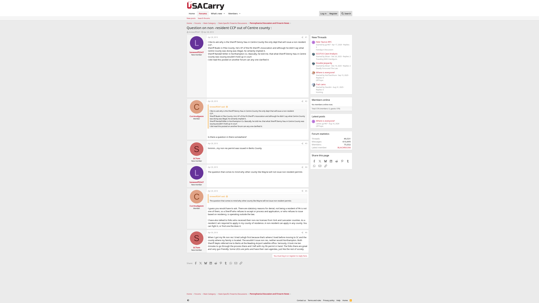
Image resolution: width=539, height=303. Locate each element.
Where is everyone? (325, 72)
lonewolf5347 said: (217, 106)
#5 (306, 191)
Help (338, 300)
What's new (216, 13)
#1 (306, 37)
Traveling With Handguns (326, 59)
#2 (306, 101)
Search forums (204, 18)
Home (192, 13)
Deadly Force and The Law (327, 68)
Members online (321, 99)
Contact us (301, 300)
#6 (306, 232)
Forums (203, 13)
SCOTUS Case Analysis (326, 53)
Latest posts (318, 116)
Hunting (319, 92)
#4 (306, 167)
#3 (306, 143)
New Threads (319, 37)
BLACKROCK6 (344, 147)
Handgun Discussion (324, 49)
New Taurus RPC (324, 41)
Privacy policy (328, 300)
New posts (191, 18)
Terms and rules (314, 300)
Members (233, 13)
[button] (224, 13)
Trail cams (321, 84)
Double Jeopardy (324, 63)
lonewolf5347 (194, 32)
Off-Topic (319, 80)
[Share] (302, 37)
